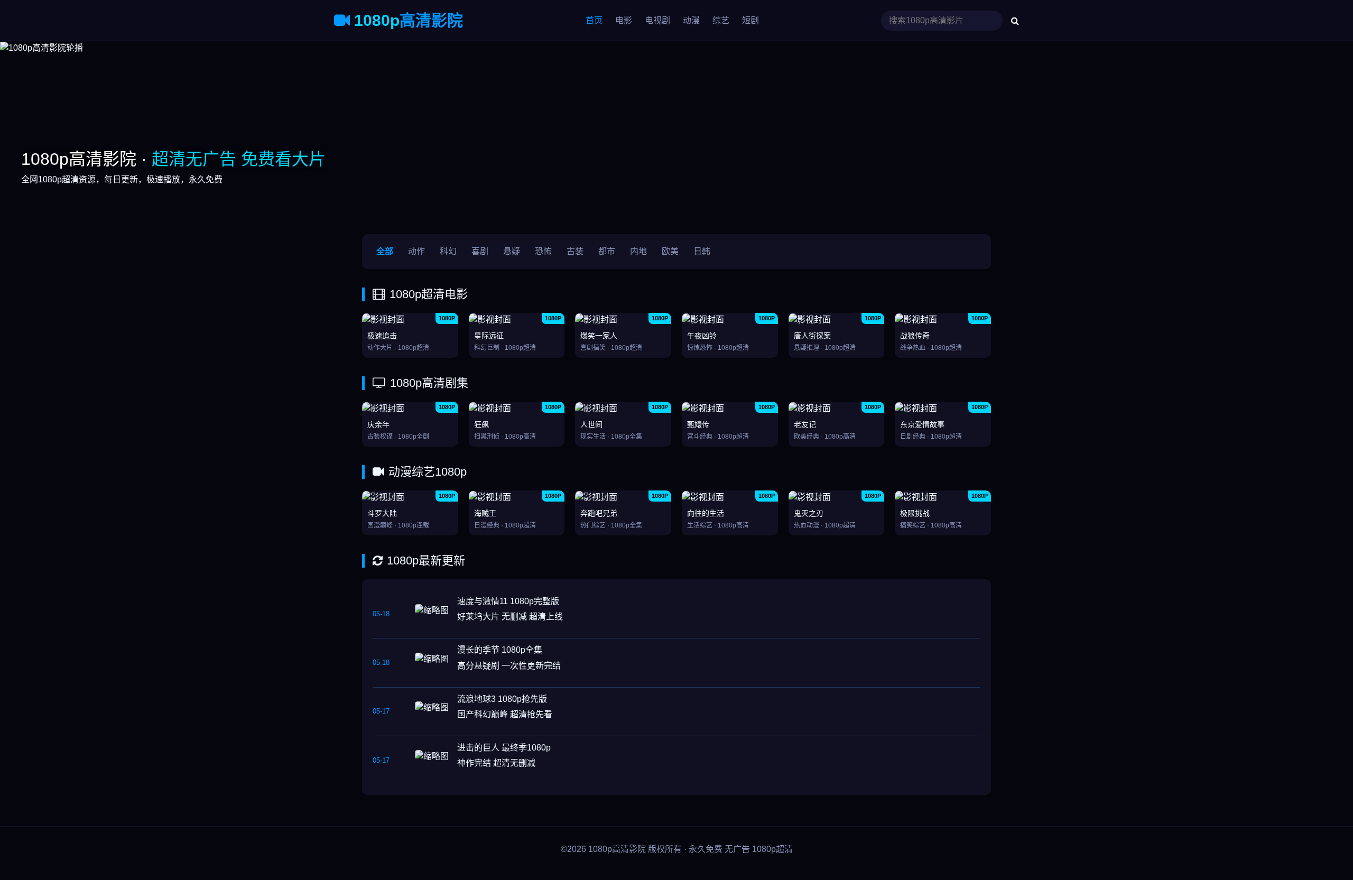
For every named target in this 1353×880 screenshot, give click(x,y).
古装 (575, 251)
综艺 (720, 20)
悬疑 (511, 251)
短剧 (750, 20)
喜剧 (479, 251)
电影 (623, 20)
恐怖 (543, 251)
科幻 (448, 251)
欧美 (670, 251)
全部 (384, 251)
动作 (416, 251)
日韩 (701, 251)
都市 (606, 251)
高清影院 (408, 20)
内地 (638, 251)
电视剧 (657, 20)
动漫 (691, 20)
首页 (594, 20)
